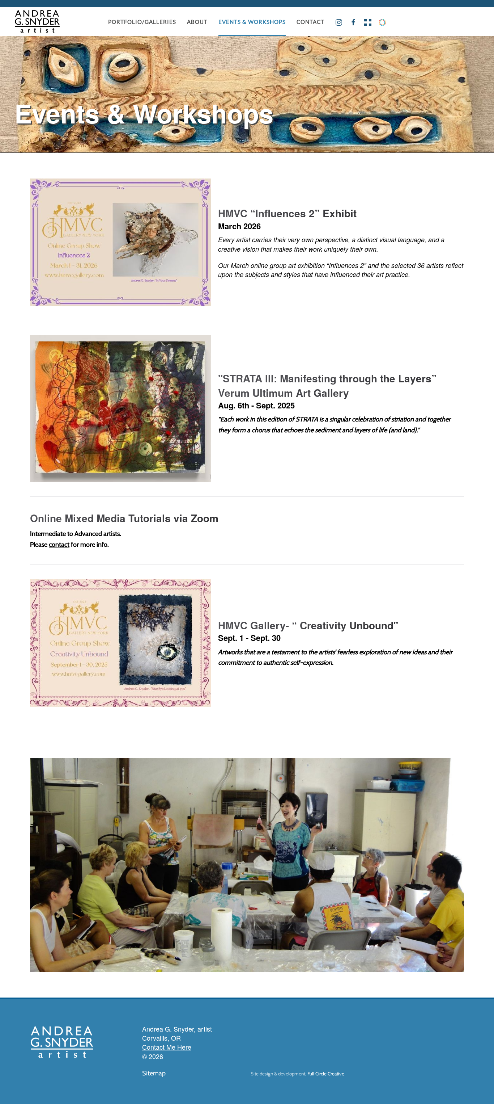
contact (59, 545)
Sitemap (154, 1073)
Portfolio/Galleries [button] (142, 21)
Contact (310, 21)
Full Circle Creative (325, 1073)
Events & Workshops (252, 21)
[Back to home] (37, 21)
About (197, 21)
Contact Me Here (166, 1046)
